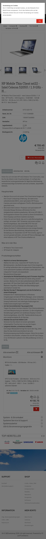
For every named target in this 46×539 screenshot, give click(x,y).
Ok (40, 21)
